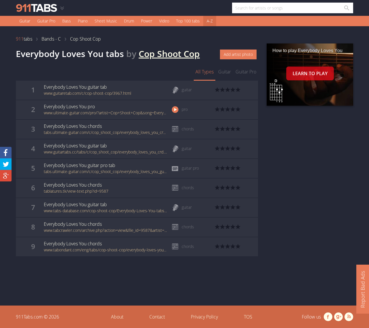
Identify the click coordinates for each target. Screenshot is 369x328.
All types (204, 72)
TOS (248, 317)
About (117, 317)
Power (146, 21)
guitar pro (246, 72)
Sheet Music (106, 21)
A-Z (210, 21)
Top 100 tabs (188, 21)
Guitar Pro (46, 21)
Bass (66, 21)
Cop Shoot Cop (169, 54)
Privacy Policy (204, 317)
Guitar (24, 21)
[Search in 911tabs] (346, 8)
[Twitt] (6, 164)
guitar (224, 72)
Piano (83, 21)
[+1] (6, 175)
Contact (157, 317)
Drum (129, 21)
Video (164, 21)
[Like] (6, 152)
